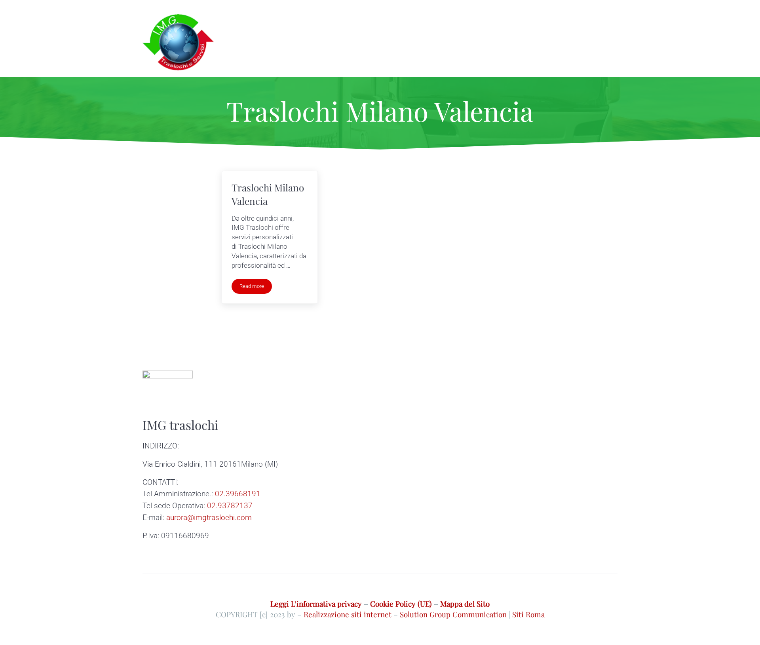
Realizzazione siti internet (347, 614)
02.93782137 (230, 505)
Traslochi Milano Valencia (268, 194)
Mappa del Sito (465, 604)
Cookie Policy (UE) (401, 604)
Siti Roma (528, 614)
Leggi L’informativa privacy (316, 604)
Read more (255, 287)
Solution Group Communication (453, 614)
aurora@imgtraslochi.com (209, 517)
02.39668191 (237, 493)
